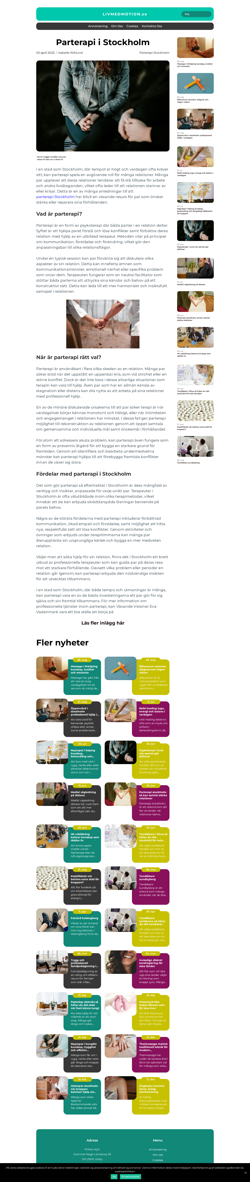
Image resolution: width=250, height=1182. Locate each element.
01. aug (82, 701)
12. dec (150, 1079)
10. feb (82, 995)
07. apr (150, 911)
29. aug (82, 659)
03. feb (150, 995)
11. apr (82, 911)
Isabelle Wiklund (70, 52)
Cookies (132, 26)
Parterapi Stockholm (154, 52)
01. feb (82, 1037)
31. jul (150, 701)
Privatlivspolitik (130, 1176)
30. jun (150, 743)
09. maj (151, 869)
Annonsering (98, 26)
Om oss (117, 26)
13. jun (82, 785)
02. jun (82, 827)
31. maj (82, 869)
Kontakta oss (152, 26)
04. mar (151, 953)
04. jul (82, 743)
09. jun (150, 785)
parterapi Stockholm (55, 197)
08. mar (82, 953)
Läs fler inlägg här (102, 623)
